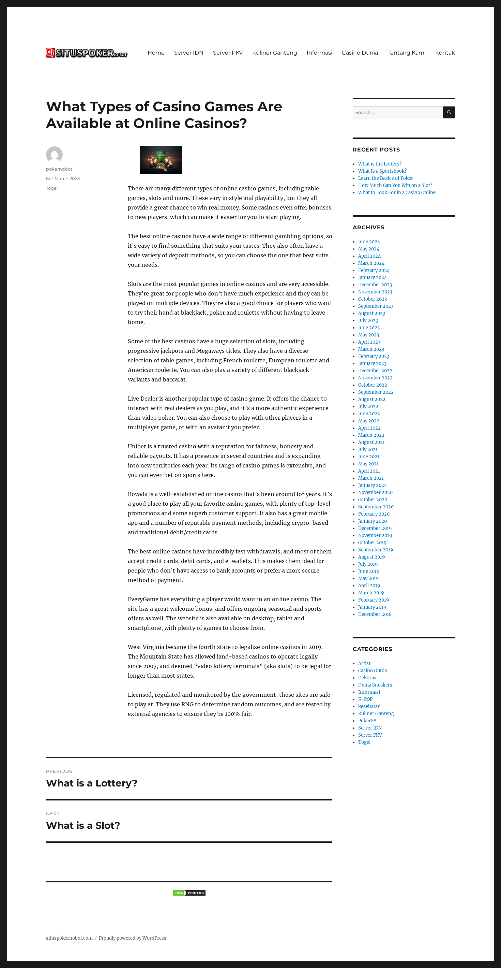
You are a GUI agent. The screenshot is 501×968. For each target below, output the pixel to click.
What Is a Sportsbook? (382, 171)
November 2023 (375, 292)
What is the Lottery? (379, 164)
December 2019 (375, 528)
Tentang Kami (407, 52)
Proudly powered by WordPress (132, 938)
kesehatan (369, 706)
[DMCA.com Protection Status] (189, 893)
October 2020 (372, 500)
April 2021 (369, 471)
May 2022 (368, 421)
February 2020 (374, 514)
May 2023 (368, 335)
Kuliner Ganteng (274, 52)
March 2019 (371, 593)
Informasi (319, 52)
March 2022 (371, 435)
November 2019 (375, 535)
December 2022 (375, 371)
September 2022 (376, 392)
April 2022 (369, 428)
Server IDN (188, 52)
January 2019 (372, 607)
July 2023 (368, 320)
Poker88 (367, 721)
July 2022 (368, 406)
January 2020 (372, 521)
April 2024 (369, 256)
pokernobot (59, 169)
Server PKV (228, 52)
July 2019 (368, 564)
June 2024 (369, 242)
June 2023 (369, 328)
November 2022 (375, 378)
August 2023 (371, 313)
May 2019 (368, 578)
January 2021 (372, 485)
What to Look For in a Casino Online (397, 193)
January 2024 (372, 277)
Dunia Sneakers (375, 685)
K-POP (365, 699)
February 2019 (373, 600)
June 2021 (368, 457)
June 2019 (369, 571)
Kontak (445, 52)
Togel (52, 188)
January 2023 (372, 363)
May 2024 (368, 249)
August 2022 (371, 399)
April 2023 (369, 342)
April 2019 (369, 586)
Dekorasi (368, 678)
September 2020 (376, 507)
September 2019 (375, 550)
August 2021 (371, 442)
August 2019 (371, 557)
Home (156, 52)
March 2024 (371, 263)
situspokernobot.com (69, 938)
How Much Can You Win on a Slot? (395, 185)
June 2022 (369, 414)
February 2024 (374, 270)
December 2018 (375, 614)
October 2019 (372, 543)
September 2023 (375, 306)
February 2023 (373, 356)
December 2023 (375, 285)
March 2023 (371, 349)
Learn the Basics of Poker (385, 178)
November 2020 (375, 492)
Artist (364, 663)
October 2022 (372, 385)
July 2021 (368, 449)
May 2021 (368, 464)
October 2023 (372, 299)
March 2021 (371, 478)
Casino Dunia (360, 52)
